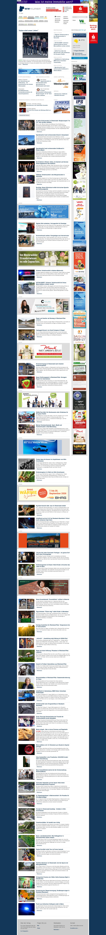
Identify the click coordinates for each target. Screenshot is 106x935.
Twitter (38, 928)
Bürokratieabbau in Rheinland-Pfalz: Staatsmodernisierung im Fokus (53, 678)
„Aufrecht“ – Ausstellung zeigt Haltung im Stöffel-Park (51, 638)
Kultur (42, 16)
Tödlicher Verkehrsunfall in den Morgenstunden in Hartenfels (61, 36)
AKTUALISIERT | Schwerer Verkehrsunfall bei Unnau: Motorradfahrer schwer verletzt (62, 44)
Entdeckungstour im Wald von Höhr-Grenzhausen (50, 472)
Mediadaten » (57, 929)
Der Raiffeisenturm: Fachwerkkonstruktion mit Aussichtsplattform (25, 92)
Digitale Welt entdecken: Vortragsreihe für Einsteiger (51, 223)
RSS (38, 925)
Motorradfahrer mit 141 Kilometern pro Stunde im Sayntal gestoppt (52, 745)
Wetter (46, 20)
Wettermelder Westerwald (80, 54)
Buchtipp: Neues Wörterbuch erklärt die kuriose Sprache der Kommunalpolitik (52, 188)
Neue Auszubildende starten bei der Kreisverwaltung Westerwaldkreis (51, 770)
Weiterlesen (25, 64)
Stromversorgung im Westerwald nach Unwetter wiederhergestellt (50, 364)
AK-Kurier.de (57, 18)
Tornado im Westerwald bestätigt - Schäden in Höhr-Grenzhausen (51, 809)
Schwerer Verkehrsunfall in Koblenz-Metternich (49, 270)
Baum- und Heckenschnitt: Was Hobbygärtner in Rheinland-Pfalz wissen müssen (50, 836)
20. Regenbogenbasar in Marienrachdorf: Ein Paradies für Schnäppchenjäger (52, 796)
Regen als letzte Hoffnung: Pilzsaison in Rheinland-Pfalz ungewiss (52, 651)
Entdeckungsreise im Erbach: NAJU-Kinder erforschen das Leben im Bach (53, 565)
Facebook (58, 16)
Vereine (37, 16)
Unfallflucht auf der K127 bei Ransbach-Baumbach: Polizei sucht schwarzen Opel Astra (53, 519)
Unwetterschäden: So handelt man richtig (48, 822)
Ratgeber (36, 20)
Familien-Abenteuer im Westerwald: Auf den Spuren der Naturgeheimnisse (52, 863)
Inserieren (65, 16)
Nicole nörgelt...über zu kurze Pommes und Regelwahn (52, 729)
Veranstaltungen (29, 20)
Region (20, 16)
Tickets (74, 20)
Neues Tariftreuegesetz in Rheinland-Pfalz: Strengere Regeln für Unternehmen (51, 378)
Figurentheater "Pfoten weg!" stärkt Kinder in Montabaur (52, 611)
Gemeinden (41, 20)
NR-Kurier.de (57, 20)
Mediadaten (65, 18)
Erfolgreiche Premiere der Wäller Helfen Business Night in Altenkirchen (53, 878)
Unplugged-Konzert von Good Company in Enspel (50, 330)
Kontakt (65, 23)
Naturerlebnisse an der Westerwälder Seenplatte (37, 105)
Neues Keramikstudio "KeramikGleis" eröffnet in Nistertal (52, 599)
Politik (25, 16)
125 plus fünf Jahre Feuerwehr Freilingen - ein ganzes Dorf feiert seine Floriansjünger (53, 553)
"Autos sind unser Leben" (28, 30)
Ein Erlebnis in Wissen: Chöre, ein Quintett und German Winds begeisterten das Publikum (52, 162)
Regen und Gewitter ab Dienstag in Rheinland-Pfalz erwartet (50, 319)
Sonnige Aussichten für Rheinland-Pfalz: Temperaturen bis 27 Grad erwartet (53, 625)
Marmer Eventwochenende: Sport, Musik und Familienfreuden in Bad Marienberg (49, 426)
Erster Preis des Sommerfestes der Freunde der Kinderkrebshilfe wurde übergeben (49, 717)
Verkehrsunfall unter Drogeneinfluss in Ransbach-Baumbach (50, 704)
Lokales (21, 20)
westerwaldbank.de (79, 58)
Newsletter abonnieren (59, 95)
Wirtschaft (31, 16)
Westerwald (23, 24)
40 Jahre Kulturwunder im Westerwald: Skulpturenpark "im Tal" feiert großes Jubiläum (53, 121)
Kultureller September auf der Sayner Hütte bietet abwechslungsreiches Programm (50, 783)
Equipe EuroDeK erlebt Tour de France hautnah (49, 849)
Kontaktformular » (74, 928)
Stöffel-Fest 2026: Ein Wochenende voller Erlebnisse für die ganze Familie (62, 52)
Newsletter (57, 22)
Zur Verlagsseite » (25, 931)
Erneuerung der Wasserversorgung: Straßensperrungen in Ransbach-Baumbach (52, 891)
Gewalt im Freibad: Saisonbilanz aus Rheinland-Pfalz (51, 664)
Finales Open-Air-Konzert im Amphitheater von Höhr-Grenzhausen (51, 460)
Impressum (65, 22)
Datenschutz (66, 20)
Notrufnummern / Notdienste (61, 93)
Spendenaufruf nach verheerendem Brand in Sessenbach (52, 135)
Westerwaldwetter (78, 53)
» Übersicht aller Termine (24, 115)
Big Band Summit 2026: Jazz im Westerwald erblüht (51, 506)
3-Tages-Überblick (79, 50)
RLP (46, 16)
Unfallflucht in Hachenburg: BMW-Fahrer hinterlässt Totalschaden (61, 60)
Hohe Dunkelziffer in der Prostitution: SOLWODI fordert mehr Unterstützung (52, 758)
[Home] (19, 13)
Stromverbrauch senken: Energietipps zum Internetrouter (52, 235)
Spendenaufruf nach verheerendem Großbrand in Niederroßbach (61, 69)
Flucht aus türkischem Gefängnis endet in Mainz (50, 904)
